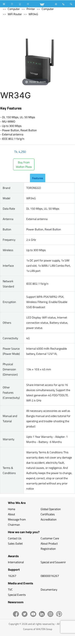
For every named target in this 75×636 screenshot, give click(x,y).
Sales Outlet (15, 543)
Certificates (48, 514)
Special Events (17, 594)
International (16, 562)
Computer (14, 9)
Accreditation (49, 519)
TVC (10, 589)
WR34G (33, 14)
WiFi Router (15, 14)
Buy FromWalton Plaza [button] (24, 164)
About (11, 514)
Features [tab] (37, 178)
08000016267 (50, 576)
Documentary (49, 589)
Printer (30, 9)
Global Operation (51, 509)
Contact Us (14, 538)
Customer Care (50, 538)
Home (11, 509)
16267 (12, 576)
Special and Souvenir (53, 562)
